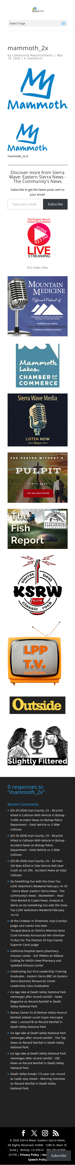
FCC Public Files (37, 268)
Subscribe (55, 204)
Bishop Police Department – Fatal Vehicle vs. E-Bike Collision (36, 824)
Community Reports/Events (32, 55)
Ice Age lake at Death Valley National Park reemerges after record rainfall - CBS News (38, 1058)
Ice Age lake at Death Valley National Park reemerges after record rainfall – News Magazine (38, 997)
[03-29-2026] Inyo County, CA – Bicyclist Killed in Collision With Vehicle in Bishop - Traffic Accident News (38, 815)
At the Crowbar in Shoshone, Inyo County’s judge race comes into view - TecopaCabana (38, 925)
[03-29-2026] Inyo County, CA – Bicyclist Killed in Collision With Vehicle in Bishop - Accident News (38, 840)
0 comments (33, 58)
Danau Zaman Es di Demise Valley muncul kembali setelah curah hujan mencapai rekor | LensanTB (38, 1017)
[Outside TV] (38, 713)
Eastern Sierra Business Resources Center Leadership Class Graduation (38, 981)
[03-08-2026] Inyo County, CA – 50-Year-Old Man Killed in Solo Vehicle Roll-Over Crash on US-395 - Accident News (37, 865)
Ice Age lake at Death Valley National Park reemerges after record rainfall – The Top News (38, 1037)
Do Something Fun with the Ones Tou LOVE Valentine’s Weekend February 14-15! (38, 910)
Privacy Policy (29, 1155)
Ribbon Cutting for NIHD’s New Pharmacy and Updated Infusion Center (36, 960)
